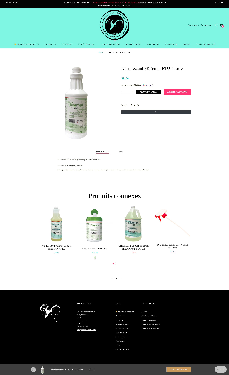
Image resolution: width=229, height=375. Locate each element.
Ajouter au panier (178, 369)
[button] (156, 85)
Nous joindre (120, 341)
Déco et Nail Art (121, 333)
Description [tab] (102, 151)
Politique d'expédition (149, 320)
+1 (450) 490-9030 (12, 2)
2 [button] (115, 263)
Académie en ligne (122, 324)
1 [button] (113, 263)
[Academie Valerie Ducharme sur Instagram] (218, 2)
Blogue (118, 345)
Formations (119, 320)
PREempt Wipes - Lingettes (95, 249)
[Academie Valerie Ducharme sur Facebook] (215, 2)
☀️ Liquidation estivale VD (125, 312)
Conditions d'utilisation (149, 316)
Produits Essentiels (122, 328)
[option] (56, 232)
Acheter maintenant (177, 92)
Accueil (144, 312)
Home (101, 52)
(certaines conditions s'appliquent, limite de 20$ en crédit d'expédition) (116, 2)
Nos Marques (120, 337)
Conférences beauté (122, 349)
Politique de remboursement (151, 324)
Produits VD (120, 316)
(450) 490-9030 (82, 327)
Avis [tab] (120, 151)
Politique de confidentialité (151, 328)
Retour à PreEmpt (115, 279)
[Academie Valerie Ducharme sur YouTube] (222, 2)
